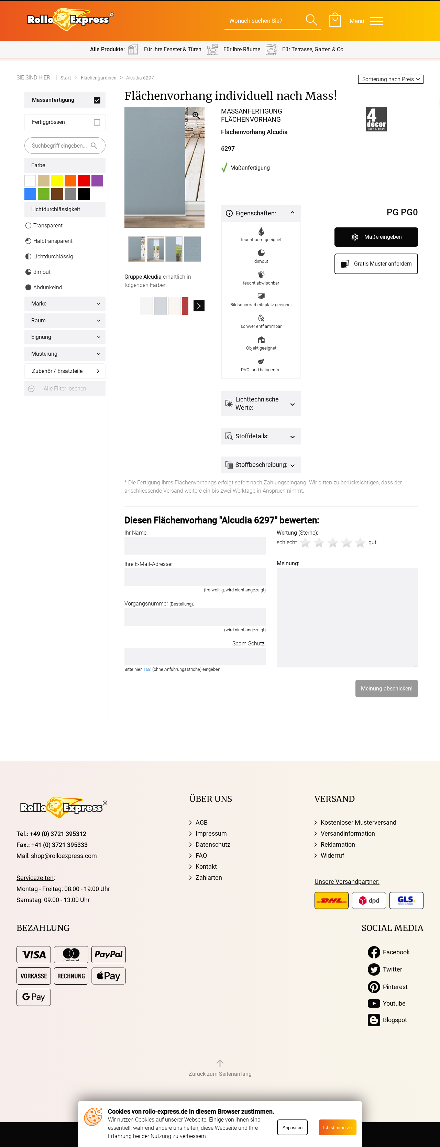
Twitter (391, 969)
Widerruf (332, 855)
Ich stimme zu (337, 1127)
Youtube (393, 1003)
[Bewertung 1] (305, 542)
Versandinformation (348, 833)
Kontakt (206, 866)
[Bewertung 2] (319, 542)
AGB (202, 822)
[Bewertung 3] (332, 542)
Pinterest (394, 986)
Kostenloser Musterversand (358, 822)
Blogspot (393, 1019)
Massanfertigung (53, 100)
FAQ (201, 855)
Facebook (395, 952)
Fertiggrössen (48, 122)
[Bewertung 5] (360, 542)
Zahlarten (209, 877)
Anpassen (292, 1127)
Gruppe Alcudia (143, 277)
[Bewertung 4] (346, 542)
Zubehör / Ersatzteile (57, 371)
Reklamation (338, 844)
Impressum (211, 833)
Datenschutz (213, 844)
